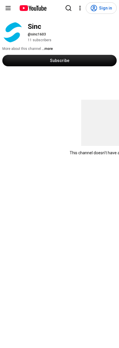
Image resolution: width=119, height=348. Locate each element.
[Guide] (8, 8)
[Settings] (80, 8)
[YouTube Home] (33, 8)
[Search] (68, 8)
